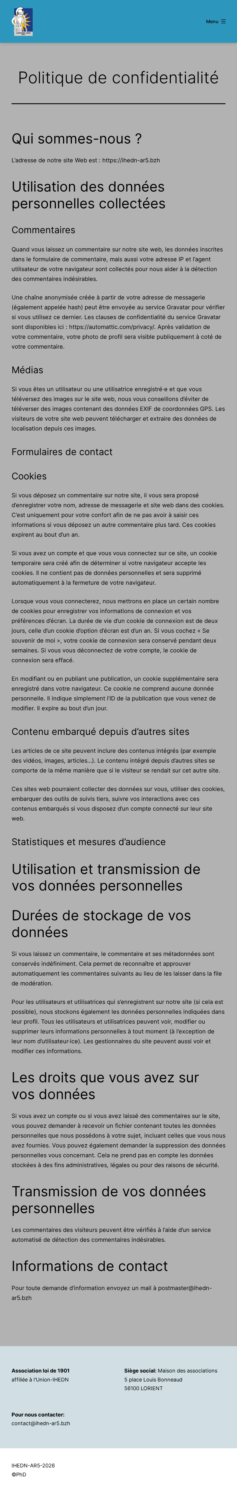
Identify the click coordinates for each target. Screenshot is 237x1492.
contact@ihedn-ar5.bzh (41, 1423)
